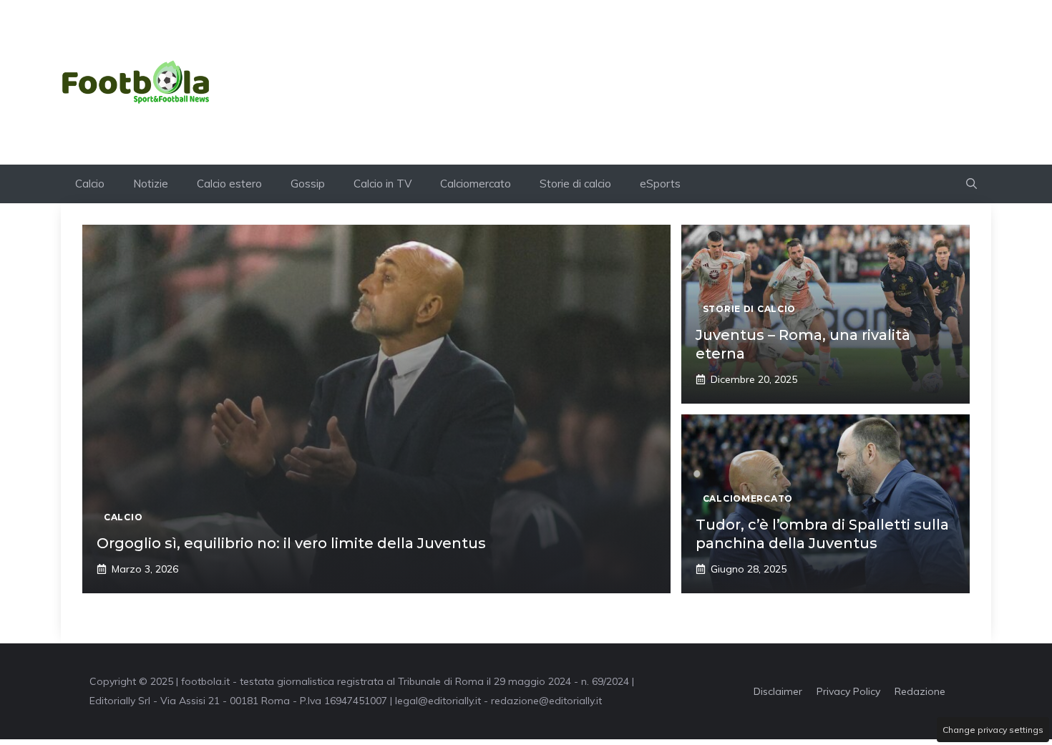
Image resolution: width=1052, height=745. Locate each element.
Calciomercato (475, 183)
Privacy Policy (848, 691)
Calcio (89, 183)
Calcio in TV (382, 183)
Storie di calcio (575, 183)
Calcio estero (229, 183)
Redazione (920, 691)
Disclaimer (778, 691)
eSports (660, 183)
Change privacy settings (993, 729)
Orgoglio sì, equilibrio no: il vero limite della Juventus (291, 543)
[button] (971, 184)
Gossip (308, 183)
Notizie (150, 183)
